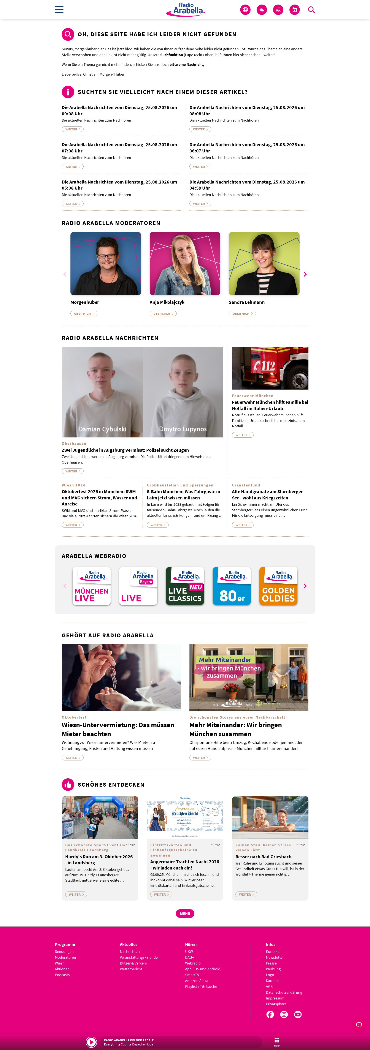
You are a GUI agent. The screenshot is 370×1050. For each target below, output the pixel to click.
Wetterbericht (131, 968)
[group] (91, 586)
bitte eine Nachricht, (187, 64)
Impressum (275, 998)
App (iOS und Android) (203, 968)
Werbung (273, 968)
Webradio (193, 963)
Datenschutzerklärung (284, 992)
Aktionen (62, 968)
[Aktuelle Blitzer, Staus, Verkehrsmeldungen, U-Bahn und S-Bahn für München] (278, 10)
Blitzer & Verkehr (133, 963)
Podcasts (62, 974)
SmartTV (192, 974)
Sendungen (64, 951)
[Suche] (311, 10)
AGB (269, 986)
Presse (271, 963)
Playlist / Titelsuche (201, 986)
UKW (189, 951)
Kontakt (272, 951)
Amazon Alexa (196, 980)
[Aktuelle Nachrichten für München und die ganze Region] (245, 10)
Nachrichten (130, 951)
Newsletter (275, 957)
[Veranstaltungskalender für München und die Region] (294, 10)
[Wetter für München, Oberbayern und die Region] (262, 10)
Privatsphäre (276, 1003)
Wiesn (60, 963)
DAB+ (189, 957)
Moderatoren (65, 957)
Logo (270, 974)
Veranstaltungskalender (139, 957)
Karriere (272, 980)
